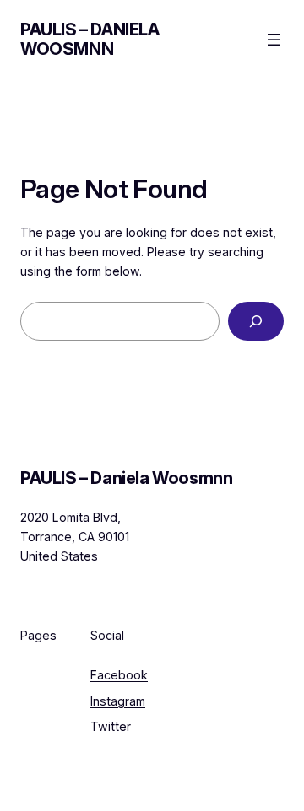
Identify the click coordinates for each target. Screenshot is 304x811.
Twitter (110, 726)
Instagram (117, 701)
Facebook (119, 675)
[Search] (256, 321)
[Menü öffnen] (273, 40)
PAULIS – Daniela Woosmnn (90, 39)
